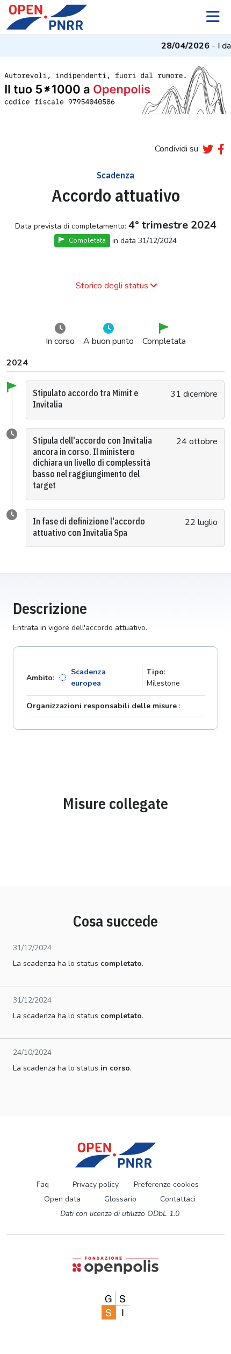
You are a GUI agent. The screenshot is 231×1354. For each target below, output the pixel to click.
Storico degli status (112, 286)
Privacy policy (96, 1184)
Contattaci (178, 1199)
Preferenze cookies (166, 1184)
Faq (43, 1184)
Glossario (120, 1199)
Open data (62, 1199)
